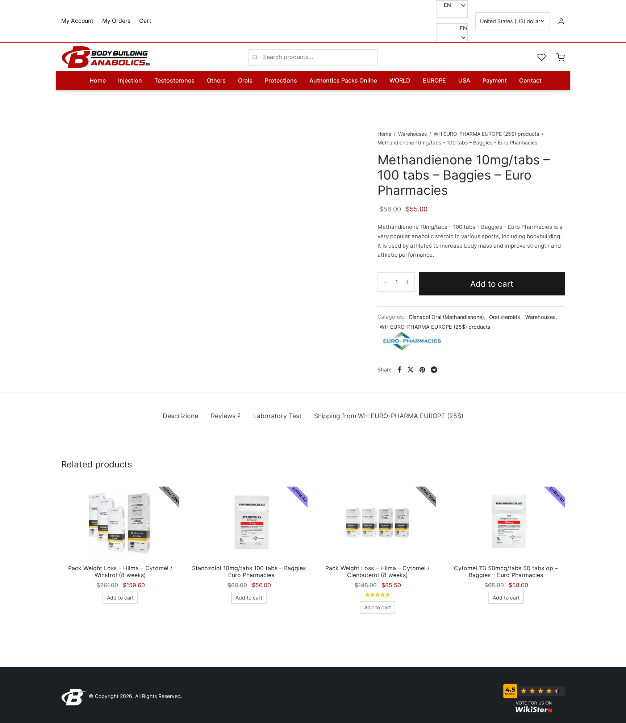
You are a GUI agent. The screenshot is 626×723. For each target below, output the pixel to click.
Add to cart (491, 284)
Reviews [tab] (226, 416)
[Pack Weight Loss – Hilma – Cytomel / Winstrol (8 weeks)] (120, 523)
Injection (130, 80)
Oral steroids (504, 317)
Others (216, 80)
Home (97, 80)
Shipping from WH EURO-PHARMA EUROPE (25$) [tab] (388, 416)
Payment (495, 80)
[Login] (561, 21)
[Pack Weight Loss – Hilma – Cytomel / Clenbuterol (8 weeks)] (377, 523)
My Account (77, 20)
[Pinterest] (422, 369)
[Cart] (560, 57)
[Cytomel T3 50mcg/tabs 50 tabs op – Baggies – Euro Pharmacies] (506, 523)
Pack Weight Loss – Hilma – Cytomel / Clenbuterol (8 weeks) (377, 571)
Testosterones (174, 80)
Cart (145, 20)
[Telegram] (434, 369)
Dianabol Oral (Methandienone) (446, 317)
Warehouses (412, 134)
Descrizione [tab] (180, 416)
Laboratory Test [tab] (277, 416)
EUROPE (434, 80)
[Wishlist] (542, 57)
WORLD (399, 80)
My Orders (116, 20)
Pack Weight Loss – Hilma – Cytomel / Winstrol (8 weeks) (120, 571)
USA (464, 80)
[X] (410, 369)
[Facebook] (399, 369)
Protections (281, 80)
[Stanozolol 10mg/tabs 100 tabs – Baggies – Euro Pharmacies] (249, 523)
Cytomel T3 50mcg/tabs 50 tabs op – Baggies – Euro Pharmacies (506, 571)
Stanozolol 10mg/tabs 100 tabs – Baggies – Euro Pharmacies (249, 571)
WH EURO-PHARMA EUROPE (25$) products (486, 134)
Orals (245, 80)
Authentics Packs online (343, 80)
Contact (530, 80)
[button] (452, 28)
